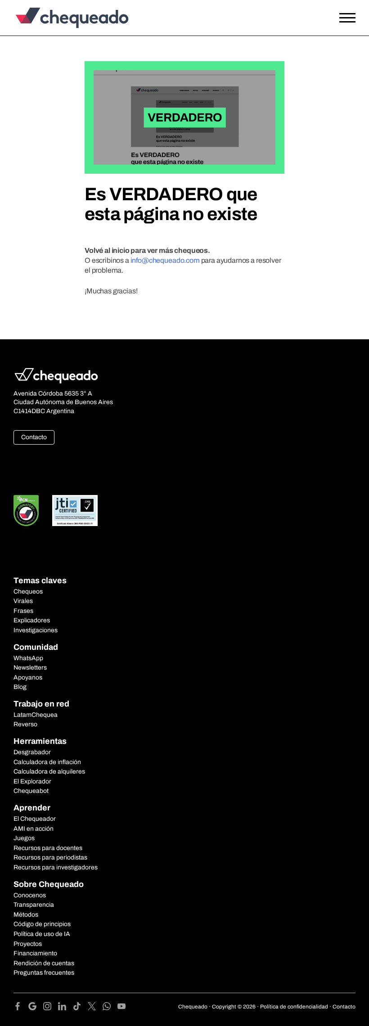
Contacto (34, 437)
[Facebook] (21, 1008)
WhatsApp (28, 658)
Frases (23, 611)
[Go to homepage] (56, 17)
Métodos (26, 914)
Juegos (24, 838)
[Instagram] (50, 1008)
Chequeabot (31, 791)
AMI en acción (34, 828)
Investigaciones (36, 630)
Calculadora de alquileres (49, 771)
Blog (20, 687)
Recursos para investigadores (56, 867)
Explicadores (32, 620)
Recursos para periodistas (50, 857)
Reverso (25, 724)
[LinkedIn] (65, 1008)
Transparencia (34, 904)
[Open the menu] (347, 18)
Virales (23, 601)
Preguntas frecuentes (44, 972)
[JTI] (75, 510)
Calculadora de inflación (47, 762)
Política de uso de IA (42, 934)
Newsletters (30, 667)
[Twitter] (95, 1008)
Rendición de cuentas (44, 963)
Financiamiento (35, 953)
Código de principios (42, 924)
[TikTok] (80, 1008)
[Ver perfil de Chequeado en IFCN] (26, 510)
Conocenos (30, 895)
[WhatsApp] (110, 1008)
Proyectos (28, 943)
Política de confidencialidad (294, 1007)
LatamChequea (36, 714)
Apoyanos (28, 677)
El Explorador (32, 781)
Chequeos (28, 591)
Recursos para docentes (48, 848)
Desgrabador (32, 752)
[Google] (35, 1008)
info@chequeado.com (165, 260)
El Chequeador (35, 818)
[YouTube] (121, 1008)
